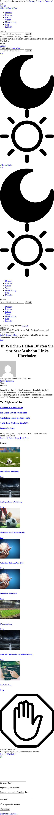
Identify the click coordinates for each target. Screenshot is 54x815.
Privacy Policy (35, 1)
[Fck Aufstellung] (10, 680)
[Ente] (9, 8)
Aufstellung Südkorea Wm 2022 (14, 423)
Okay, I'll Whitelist (7, 754)
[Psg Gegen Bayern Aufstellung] (10, 497)
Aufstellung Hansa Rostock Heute (15, 418)
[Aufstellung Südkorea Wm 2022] (10, 558)
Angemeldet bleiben (11, 804)
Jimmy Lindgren (7, 381)
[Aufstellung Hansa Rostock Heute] (10, 527)
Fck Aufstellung (5, 685)
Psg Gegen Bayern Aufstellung (13, 413)
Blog (2, 340)
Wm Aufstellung (7, 428)
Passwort (3, 799)
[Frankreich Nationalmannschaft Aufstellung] (10, 649)
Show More (15, 48)
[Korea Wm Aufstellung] (10, 588)
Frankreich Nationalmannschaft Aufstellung (16, 654)
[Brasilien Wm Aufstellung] (10, 466)
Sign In (25, 325)
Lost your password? (8, 814)
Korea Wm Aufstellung (8, 593)
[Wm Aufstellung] (10, 619)
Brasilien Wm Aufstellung (11, 408)
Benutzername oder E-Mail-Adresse (15, 792)
